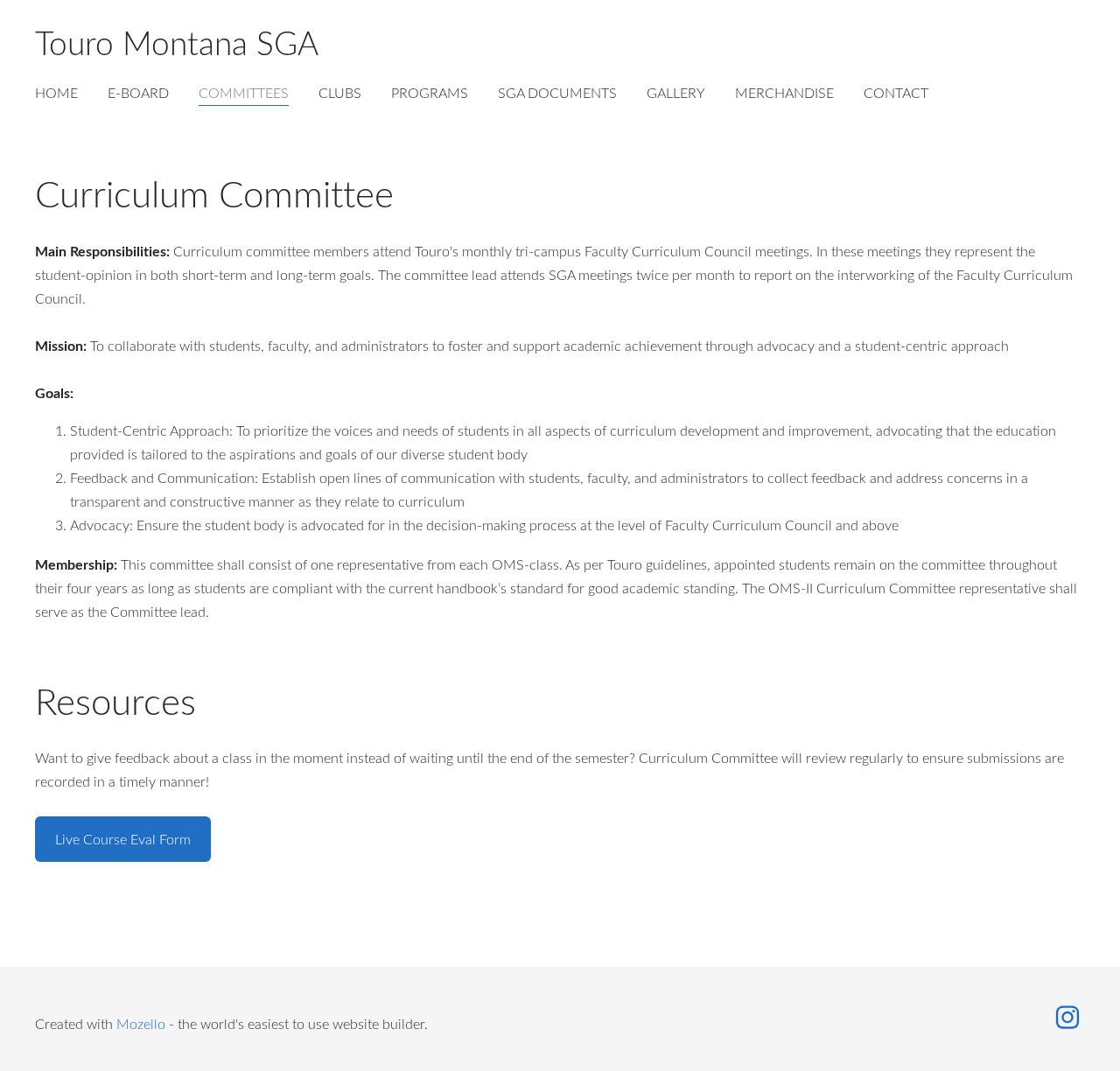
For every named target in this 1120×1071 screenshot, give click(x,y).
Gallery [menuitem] (676, 92)
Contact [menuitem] (896, 92)
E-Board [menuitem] (138, 92)
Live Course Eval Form (123, 839)
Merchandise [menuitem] (784, 92)
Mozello (140, 1023)
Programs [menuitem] (429, 92)
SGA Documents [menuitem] (557, 92)
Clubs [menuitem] (339, 92)
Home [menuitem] (56, 92)
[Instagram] (1067, 1017)
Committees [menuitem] (244, 92)
